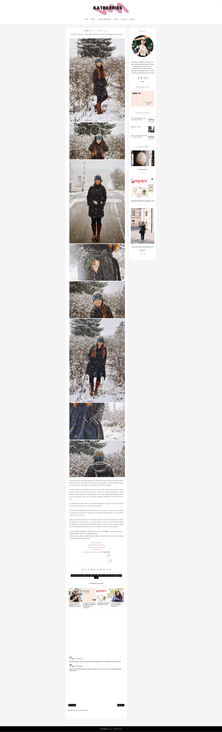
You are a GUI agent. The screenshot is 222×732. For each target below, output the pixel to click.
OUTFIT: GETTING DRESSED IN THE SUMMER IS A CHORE (75, 604)
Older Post (121, 705)
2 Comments (104, 30)
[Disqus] (96, 632)
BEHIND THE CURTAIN (136, 127)
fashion (88, 575)
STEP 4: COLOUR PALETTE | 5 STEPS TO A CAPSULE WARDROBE (139, 136)
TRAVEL (115, 19)
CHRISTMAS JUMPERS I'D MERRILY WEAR (103, 603)
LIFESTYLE (124, 19)
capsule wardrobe (77, 575)
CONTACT (132, 19)
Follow (142, 81)
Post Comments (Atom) (81, 710)
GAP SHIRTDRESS (96, 543)
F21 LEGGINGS (96, 549)
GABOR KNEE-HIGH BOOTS (96, 547)
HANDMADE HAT (88, 552)
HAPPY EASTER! (142, 169)
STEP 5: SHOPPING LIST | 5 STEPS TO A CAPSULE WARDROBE (138, 119)
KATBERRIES (103, 729)
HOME (86, 19)
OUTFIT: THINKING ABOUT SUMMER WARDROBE (116, 604)
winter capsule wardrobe (107, 575)
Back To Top (118, 729)
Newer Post (72, 705)
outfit (94, 575)
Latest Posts (142, 147)
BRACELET (98, 552)
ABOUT (93, 19)
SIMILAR (102, 545)
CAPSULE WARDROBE (104, 19)
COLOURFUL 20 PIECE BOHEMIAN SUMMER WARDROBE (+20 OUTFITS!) (89, 605)
